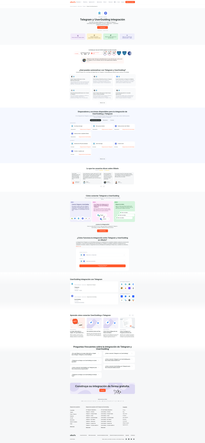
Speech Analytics (73, 421)
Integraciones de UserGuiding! (128, 129)
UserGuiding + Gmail (105, 415)
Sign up (122, 2)
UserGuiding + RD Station (106, 419)
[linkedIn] (129, 439)
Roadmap (124, 419)
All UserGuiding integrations (106, 409)
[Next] (104, 186)
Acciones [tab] (112, 120)
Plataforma (85, 2)
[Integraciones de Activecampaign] (133, 296)
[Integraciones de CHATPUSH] (122, 288)
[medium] (134, 439)
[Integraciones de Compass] (126, 288)
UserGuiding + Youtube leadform (107, 425)
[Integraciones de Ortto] (126, 296)
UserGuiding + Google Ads (106, 423)
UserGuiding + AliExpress (106, 421)
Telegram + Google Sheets (91, 413)
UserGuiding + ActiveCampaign (107, 417)
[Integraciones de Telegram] (122, 284)
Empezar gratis (102, 231)
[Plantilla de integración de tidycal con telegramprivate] (80, 94)
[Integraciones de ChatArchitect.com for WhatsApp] (129, 284)
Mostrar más (102, 102)
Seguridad (127, 435)
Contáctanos (133, 435)
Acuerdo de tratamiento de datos (102, 435)
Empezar (102, 390)
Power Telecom (73, 414)
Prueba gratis (102, 27)
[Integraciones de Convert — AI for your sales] (129, 288)
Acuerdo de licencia (83, 435)
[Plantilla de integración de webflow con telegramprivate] (125, 79)
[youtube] (131, 439)
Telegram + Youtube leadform (92, 425)
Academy (124, 415)
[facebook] (126, 439)
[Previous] (101, 186)
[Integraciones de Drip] (133, 288)
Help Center (125, 413)
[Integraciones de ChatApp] (126, 284)
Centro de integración (73, 6)
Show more (72, 426)
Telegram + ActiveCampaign (91, 417)
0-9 (82, 401)
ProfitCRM (72, 410)
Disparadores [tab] (105, 120)
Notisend (72, 416)
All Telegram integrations (91, 409)
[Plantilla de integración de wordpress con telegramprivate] (102, 79)
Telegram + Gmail (89, 415)
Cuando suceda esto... (83, 252)
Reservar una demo (130, 2)
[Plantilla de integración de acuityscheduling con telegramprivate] (102, 94)
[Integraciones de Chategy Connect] (133, 284)
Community (125, 421)
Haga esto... (81, 258)
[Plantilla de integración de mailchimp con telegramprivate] (80, 80)
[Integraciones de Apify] (133, 300)
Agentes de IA (125, 424)
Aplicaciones (99, 2)
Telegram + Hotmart (90, 411)
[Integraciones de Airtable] (122, 300)
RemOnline (72, 419)
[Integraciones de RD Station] (129, 296)
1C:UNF (71, 418)
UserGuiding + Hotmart (105, 411)
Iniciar (118, 2)
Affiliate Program (126, 423)
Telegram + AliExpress (90, 421)
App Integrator (125, 417)
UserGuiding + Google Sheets (107, 413)
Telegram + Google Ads (91, 423)
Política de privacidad (92, 435)
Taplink (71, 412)
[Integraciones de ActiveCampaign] (122, 296)
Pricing (124, 410)
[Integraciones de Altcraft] (126, 300)
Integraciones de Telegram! (85, 129)
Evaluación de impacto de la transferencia (117, 435)
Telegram (84, 6)
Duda (71, 423)
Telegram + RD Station (90, 419)
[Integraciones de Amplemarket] (129, 300)
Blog (123, 411)
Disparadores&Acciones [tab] (95, 120)
